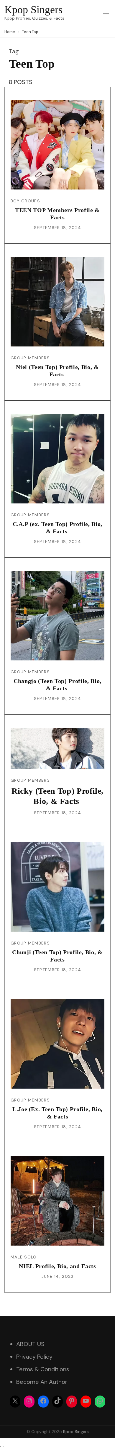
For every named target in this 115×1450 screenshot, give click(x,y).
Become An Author (41, 1382)
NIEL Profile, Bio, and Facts (57, 1266)
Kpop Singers (33, 10)
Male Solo (24, 1257)
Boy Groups (25, 201)
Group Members (30, 358)
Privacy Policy (34, 1356)
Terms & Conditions (42, 1369)
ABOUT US (30, 1344)
